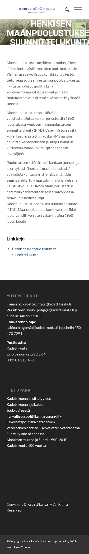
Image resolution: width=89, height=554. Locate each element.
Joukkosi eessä (18, 410)
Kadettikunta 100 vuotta (26, 445)
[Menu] (75, 9)
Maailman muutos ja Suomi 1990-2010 (37, 440)
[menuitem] (64, 9)
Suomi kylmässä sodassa (26, 434)
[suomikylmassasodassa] (37, 9)
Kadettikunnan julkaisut (25, 404)
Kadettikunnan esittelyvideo (29, 398)
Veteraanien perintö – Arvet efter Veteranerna (43, 428)
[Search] (64, 9)
